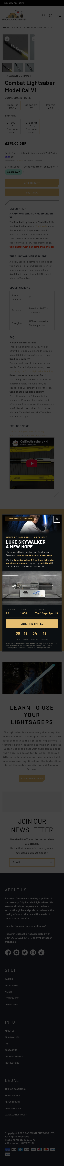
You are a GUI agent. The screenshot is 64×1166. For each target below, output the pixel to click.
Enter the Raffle (32, 623)
